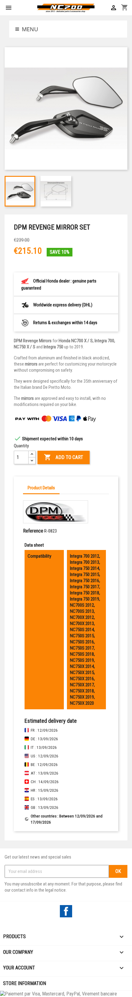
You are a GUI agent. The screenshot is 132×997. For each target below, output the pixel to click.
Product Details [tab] (41, 488)
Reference (33, 531)
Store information (24, 983)
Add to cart (63, 457)
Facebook (66, 911)
